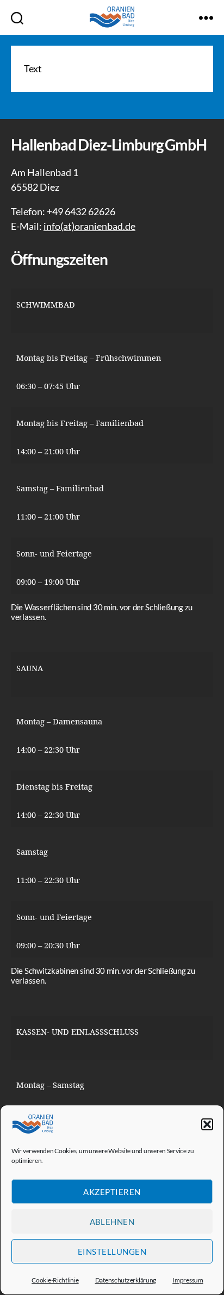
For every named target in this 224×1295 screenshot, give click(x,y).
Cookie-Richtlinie (55, 1280)
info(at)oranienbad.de (89, 226)
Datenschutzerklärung (126, 1280)
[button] (207, 1124)
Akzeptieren (112, 1192)
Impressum (187, 1280)
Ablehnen (112, 1222)
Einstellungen (112, 1251)
